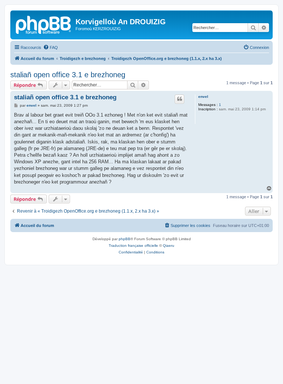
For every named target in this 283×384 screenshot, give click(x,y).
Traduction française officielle (133, 245)
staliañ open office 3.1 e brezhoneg (67, 75)
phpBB (124, 239)
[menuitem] (50, 47)
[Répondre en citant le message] (179, 99)
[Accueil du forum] (44, 24)
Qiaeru (168, 245)
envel (203, 97)
